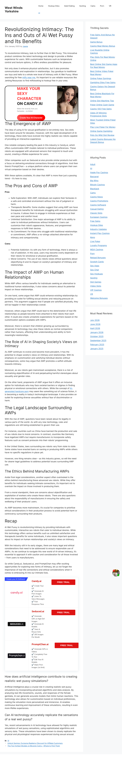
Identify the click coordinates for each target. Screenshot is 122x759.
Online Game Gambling (101, 131)
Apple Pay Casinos (99, 172)
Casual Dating (97, 209)
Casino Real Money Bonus (102, 46)
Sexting (82, 6)
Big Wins (94, 180)
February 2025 (97, 344)
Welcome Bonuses (99, 298)
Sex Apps (94, 266)
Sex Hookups (96, 274)
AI (39, 13)
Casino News (96, 197)
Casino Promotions (99, 201)
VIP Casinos (96, 290)
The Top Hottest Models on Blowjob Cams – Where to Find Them (34, 746)
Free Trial (63, 582)
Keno (92, 237)
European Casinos (98, 217)
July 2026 (95, 320)
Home (40, 6)
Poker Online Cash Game (102, 105)
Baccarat (94, 176)
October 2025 (96, 336)
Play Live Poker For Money (102, 127)
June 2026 (95, 324)
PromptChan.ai (40, 644)
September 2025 (98, 340)
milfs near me (28, 77)
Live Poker (95, 241)
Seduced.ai (38, 611)
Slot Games (95, 282)
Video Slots (95, 286)
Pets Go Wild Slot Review (102, 135)
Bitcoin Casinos (97, 184)
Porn (102, 6)
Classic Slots (96, 213)
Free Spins (95, 221)
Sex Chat (94, 270)
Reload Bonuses (98, 257)
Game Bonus (96, 42)
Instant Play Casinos (100, 233)
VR (110, 6)
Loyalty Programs (98, 245)
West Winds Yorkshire (14, 9)
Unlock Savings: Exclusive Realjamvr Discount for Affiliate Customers (35, 743)
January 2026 (96, 332)
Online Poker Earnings (100, 78)
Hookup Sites (53, 6)
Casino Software (98, 205)
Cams (93, 6)
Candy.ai (36, 581)
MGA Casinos (96, 249)
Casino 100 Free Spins (101, 109)
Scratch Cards (97, 262)
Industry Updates (98, 229)
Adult (92, 164)
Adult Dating (69, 6)
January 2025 (96, 348)
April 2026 (95, 328)
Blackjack (94, 189)
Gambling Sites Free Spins (102, 82)
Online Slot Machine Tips (102, 101)
